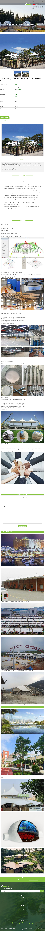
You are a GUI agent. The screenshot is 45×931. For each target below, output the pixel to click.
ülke (3, 502)
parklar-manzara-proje (26, 28)
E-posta (24, 497)
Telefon (4, 506)
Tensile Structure (24, 928)
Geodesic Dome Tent (38, 928)
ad (3, 497)
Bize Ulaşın (33, 879)
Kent (24, 502)
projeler (18, 28)
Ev (14, 28)
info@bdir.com (41, 4)
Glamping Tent (31, 928)
